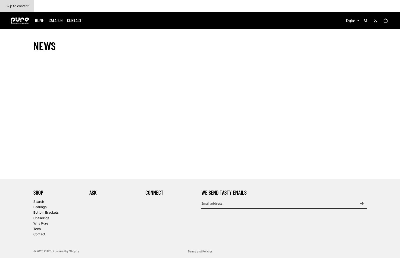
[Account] (375, 20)
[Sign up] (362, 203)
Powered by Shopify (66, 251)
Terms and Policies (200, 251)
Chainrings (41, 218)
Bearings (40, 207)
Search (38, 201)
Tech (37, 229)
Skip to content (17, 6)
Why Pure (40, 223)
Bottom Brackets (46, 212)
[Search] (366, 20)
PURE (47, 251)
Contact (39, 234)
